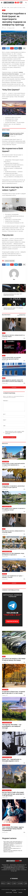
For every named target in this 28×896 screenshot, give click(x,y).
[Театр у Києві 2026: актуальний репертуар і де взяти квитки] (14, 347)
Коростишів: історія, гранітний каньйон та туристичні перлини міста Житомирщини (13, 464)
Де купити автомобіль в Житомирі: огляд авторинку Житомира (14, 659)
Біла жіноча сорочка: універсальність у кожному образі (13, 335)
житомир (15, 883)
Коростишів (5, 461)
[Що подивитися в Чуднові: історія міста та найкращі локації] (14, 498)
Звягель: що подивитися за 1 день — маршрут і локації (12, 576)
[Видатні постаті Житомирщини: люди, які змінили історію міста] (14, 542)
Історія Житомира (7, 551)
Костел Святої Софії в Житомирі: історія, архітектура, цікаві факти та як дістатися (13, 794)
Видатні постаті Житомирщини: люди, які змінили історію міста (13, 554)
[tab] (22, 314)
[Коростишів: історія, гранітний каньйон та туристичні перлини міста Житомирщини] (14, 453)
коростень (22, 883)
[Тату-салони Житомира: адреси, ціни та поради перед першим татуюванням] (14, 811)
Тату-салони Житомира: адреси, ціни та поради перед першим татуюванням (13, 828)
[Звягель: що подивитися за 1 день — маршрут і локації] (14, 565)
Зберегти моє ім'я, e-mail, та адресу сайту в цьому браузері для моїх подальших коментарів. (14, 432)
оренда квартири (9, 260)
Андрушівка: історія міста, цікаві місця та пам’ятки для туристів (13, 486)
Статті (5, 7)
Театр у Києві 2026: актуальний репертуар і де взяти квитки (11, 358)
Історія (9, 883)
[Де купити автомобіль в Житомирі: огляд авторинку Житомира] (14, 643)
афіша (4, 883)
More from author (21, 315)
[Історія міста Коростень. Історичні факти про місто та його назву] (14, 676)
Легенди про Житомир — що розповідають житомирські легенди (11, 726)
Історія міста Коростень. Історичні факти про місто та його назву (13, 692)
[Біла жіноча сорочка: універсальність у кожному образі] (14, 324)
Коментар (5, 400)
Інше (8, 7)
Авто (4, 656)
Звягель (4, 573)
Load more (14, 387)
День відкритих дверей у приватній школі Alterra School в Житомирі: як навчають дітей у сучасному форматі (13, 380)
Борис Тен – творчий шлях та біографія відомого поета (11, 760)
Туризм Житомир (7, 506)
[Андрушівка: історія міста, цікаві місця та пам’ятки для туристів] (14, 475)
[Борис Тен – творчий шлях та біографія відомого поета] (14, 743)
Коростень (5, 689)
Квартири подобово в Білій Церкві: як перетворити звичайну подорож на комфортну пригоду (17, 134)
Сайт (4, 425)
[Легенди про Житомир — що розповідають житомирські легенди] (14, 709)
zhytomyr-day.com (10, 867)
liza (14, 279)
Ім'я (4, 414)
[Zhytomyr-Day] (13, 2)
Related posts (22, 314)
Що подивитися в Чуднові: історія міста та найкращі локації (13, 509)
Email (4, 419)
